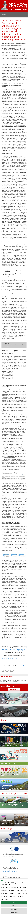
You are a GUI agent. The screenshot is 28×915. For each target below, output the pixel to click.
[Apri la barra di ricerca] (26, 14)
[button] (1, 784)
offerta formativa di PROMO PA (9, 658)
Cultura (3, 720)
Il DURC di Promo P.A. (8, 870)
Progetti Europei (6, 829)
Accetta (14, 902)
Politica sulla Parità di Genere (10, 871)
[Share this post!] (3, 671)
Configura (14, 909)
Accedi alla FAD (14, 689)
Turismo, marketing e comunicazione (14, 794)
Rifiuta (14, 906)
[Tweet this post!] (6, 671)
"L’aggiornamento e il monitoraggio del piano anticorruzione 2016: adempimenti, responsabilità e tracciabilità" (14, 649)
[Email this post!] (13, 671)
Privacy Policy (14, 912)
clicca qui (21, 665)
